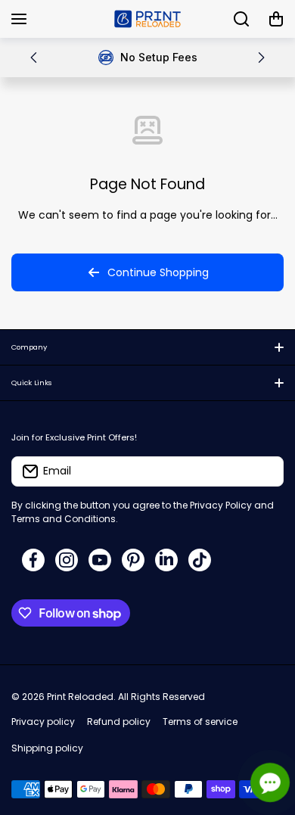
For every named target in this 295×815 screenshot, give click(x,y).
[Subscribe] (265, 471)
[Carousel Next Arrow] (261, 57)
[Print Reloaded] (147, 19)
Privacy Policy (221, 505)
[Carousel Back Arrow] (34, 57)
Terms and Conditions (63, 518)
